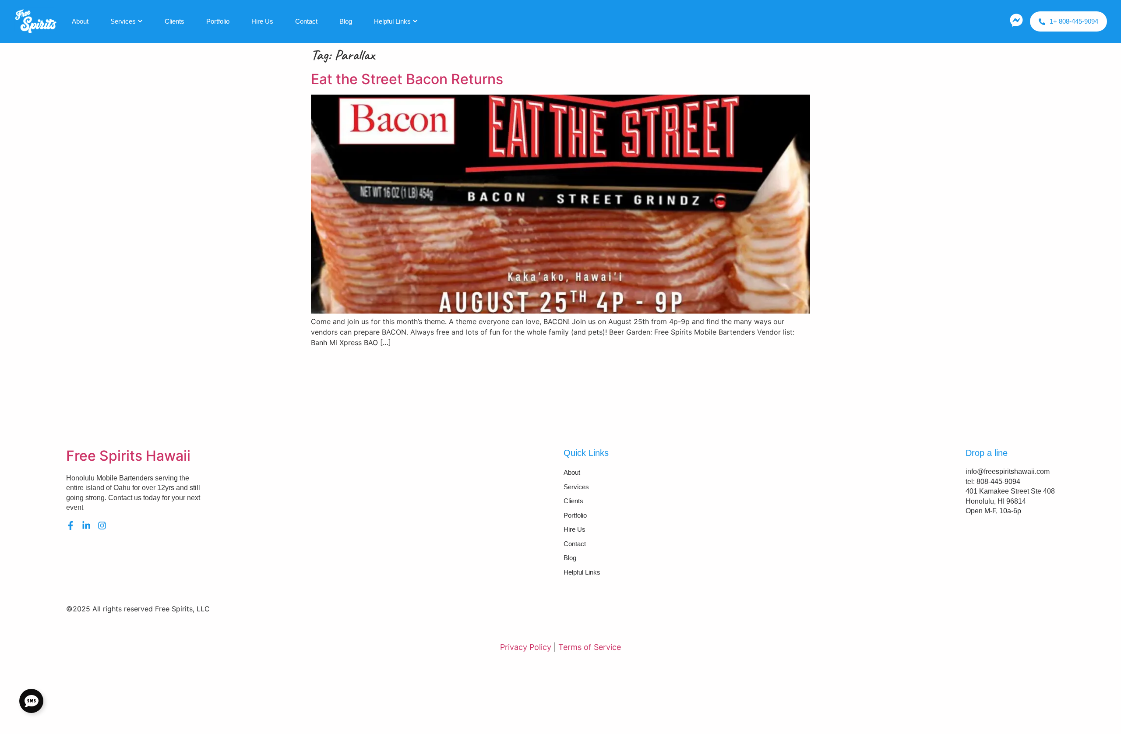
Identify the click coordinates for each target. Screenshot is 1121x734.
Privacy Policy (525, 647)
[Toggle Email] (31, 701)
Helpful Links (392, 21)
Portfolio (217, 21)
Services (123, 21)
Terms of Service (589, 647)
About (80, 21)
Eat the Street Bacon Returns (407, 79)
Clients (174, 21)
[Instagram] (102, 525)
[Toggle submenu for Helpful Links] (414, 22)
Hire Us (262, 21)
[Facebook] (70, 525)
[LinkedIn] (86, 525)
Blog (345, 21)
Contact (306, 21)
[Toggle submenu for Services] (139, 22)
